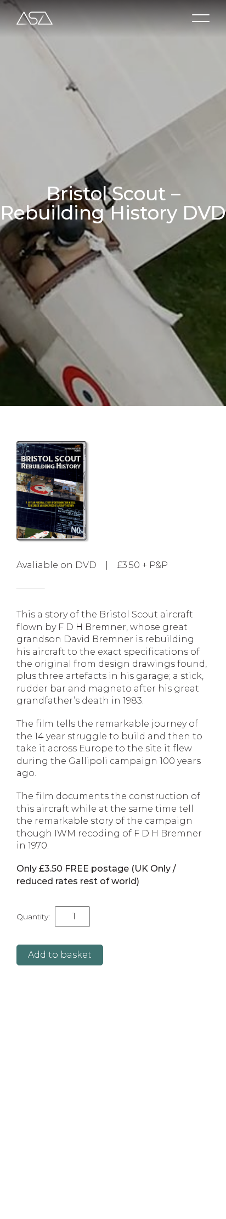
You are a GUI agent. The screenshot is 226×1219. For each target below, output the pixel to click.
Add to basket (60, 955)
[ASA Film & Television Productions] (34, 18)
